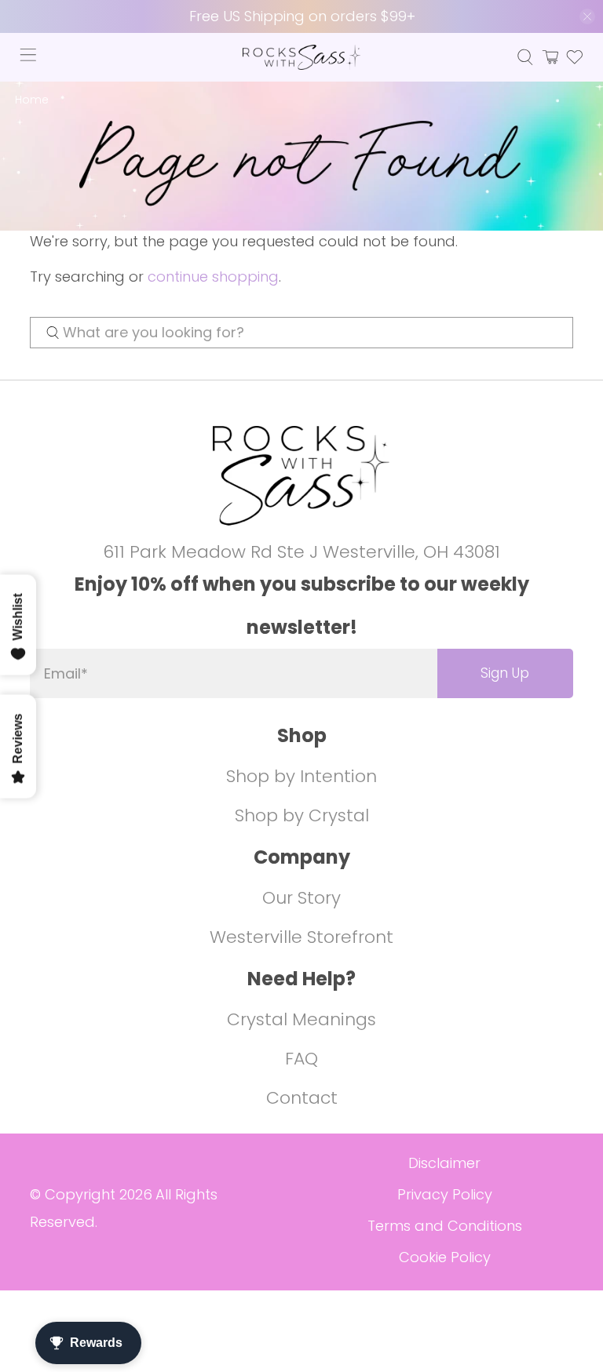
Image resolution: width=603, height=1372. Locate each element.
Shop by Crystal (302, 815)
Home (32, 100)
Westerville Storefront (301, 937)
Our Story (301, 898)
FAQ (301, 1058)
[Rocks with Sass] (301, 57)
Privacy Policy (444, 1194)
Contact (302, 1098)
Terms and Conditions (444, 1226)
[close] (587, 16)
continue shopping (213, 276)
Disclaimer (444, 1163)
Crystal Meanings (301, 1019)
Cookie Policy (445, 1257)
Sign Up (505, 673)
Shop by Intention (301, 776)
